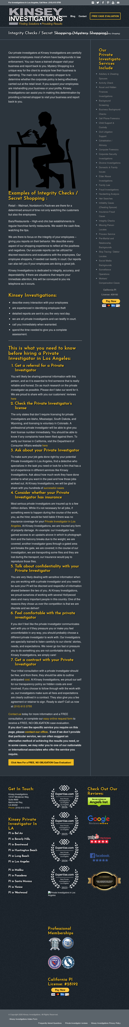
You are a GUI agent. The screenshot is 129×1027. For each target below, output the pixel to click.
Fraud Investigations (109, 189)
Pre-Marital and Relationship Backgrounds (106, 243)
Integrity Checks (107, 220)
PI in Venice (15, 887)
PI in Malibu (15, 870)
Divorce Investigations (110, 162)
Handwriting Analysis (109, 193)
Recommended (95, 872)
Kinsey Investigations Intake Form (23, 1019)
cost (27, 679)
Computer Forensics (109, 149)
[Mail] (118, 4)
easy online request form (58, 718)
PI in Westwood (17, 892)
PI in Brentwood (18, 844)
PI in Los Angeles (18, 861)
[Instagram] (92, 4)
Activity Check (106, 82)
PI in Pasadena (17, 875)
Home (70, 33)
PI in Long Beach (18, 856)
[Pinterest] (107, 4)
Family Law (104, 185)
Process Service (107, 234)
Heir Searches (106, 198)
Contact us (14, 714)
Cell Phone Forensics (109, 118)
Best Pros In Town (96, 882)
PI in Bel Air (15, 833)
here (13, 399)
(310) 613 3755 (23, 706)
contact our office (36, 732)
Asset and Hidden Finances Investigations (107, 92)
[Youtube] (113, 4)
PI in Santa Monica (20, 881)
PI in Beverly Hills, (19, 839)
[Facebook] (102, 4)
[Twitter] (97, 4)
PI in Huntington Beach (22, 850)
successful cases (54, 488)
